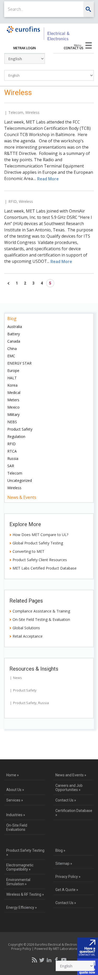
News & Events (21, 497)
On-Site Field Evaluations (16, 827)
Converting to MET (28, 551)
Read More (48, 178)
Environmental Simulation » (18, 882)
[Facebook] (56, 959)
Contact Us (73, 48)
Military (13, 414)
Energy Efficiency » (21, 907)
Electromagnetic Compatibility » (19, 867)
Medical (13, 392)
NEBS (12, 421)
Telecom (15, 112)
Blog (11, 318)
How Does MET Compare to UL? (40, 534)
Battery (13, 333)
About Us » (15, 790)
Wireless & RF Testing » (25, 894)
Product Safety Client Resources (40, 559)
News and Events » (70, 775)
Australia (14, 326)
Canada (13, 341)
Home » (12, 775)
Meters (13, 399)
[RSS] (34, 959)
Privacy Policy (21, 948)
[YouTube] (63, 959)
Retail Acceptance (28, 636)
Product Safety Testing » (25, 852)
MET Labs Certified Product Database (45, 568)
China (12, 348)
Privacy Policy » (67, 876)
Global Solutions (26, 627)
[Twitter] (41, 959)
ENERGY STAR (19, 363)
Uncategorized (19, 480)
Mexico (13, 407)
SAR (10, 465)
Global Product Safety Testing (38, 543)
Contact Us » (65, 800)
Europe (13, 370)
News (17, 677)
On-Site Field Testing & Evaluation (41, 619)
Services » (14, 800)
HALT (12, 377)
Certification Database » (73, 813)
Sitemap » (63, 863)
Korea (12, 385)
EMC (11, 355)
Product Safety (19, 429)
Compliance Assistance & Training (41, 611)
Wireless (32, 112)
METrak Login (24, 48)
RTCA (12, 451)
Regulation (16, 436)
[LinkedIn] (49, 959)
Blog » (60, 850)
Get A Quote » (66, 890)
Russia (12, 458)
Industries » (15, 815)
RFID (12, 201)
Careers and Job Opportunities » (69, 787)
